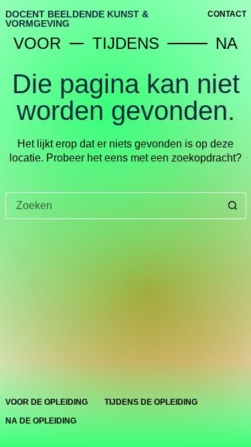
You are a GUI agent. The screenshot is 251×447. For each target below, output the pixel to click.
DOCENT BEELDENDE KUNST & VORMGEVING (77, 19)
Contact (226, 14)
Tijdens (129, 43)
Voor (41, 43)
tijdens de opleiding (150, 402)
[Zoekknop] (233, 205)
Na (231, 43)
